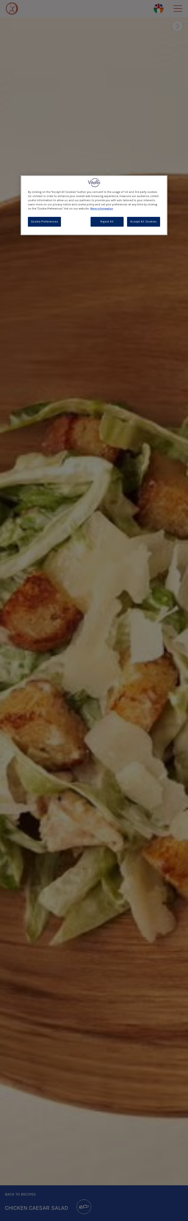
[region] (94, 205)
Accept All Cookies (143, 221)
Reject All (107, 221)
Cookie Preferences (44, 221)
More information (101, 208)
